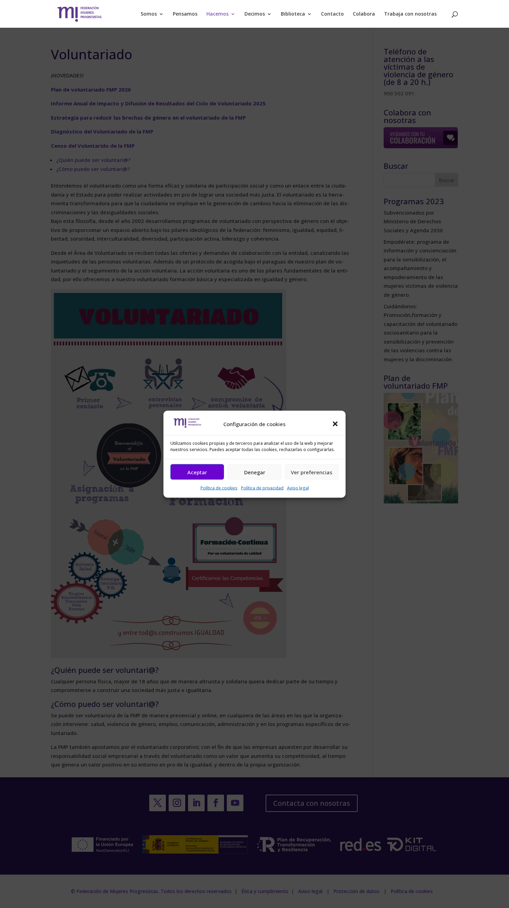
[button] (335, 424)
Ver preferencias (311, 471)
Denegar (254, 471)
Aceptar (197, 471)
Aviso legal (298, 488)
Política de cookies (219, 488)
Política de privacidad (262, 488)
